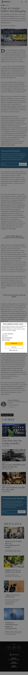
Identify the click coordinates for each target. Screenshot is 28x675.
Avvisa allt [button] (14, 347)
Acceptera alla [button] (14, 343)
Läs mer (14, 330)
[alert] (14, 337)
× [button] (25, 323)
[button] (14, 350)
